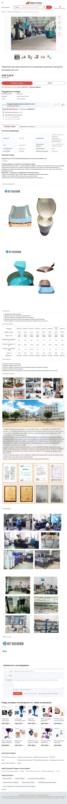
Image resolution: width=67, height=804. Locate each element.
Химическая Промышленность (14, 11)
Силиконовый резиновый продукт (47, 782)
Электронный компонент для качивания (28, 760)
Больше (4, 789)
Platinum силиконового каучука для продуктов (46, 757)
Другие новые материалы (8, 763)
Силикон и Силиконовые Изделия (31, 11)
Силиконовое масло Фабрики (11, 782)
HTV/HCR (51, 757)
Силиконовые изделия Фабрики (36, 778)
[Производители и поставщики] (33, 2)
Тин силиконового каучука (8, 757)
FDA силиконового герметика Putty (43, 760)
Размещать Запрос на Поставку (48, 693)
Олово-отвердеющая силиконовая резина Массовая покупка (19, 786)
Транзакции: (27, 109)
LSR (3, 760)
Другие (19, 763)
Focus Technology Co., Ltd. (32, 795)
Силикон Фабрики (20, 778)
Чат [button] (51, 83)
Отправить (17, 693)
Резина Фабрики (7, 778)
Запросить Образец (35, 87)
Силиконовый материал (28, 782)
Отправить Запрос (17, 83)
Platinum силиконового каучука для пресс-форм (30, 757)
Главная (3, 11)
